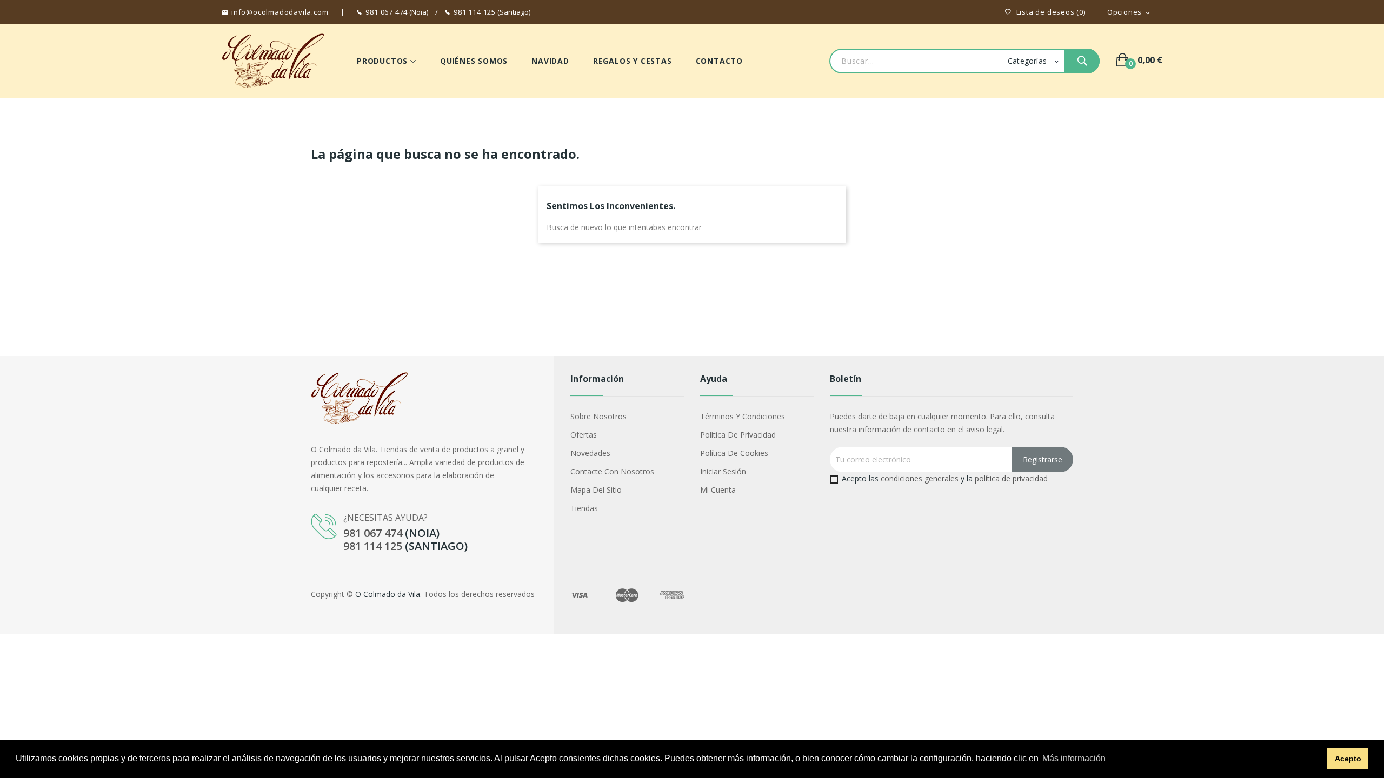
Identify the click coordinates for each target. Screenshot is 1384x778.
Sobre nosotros (598, 416)
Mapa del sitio (596, 490)
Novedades (590, 453)
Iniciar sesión (723, 471)
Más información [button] (1074, 758)
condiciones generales (920, 478)
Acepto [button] (1348, 758)
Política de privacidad (738, 435)
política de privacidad (1011, 478)
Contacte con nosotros (612, 471)
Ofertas (583, 435)
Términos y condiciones (742, 416)
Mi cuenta (718, 490)
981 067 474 (386, 12)
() (1051, 12)
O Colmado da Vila (387, 594)
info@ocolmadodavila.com (279, 12)
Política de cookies (734, 453)
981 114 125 (475, 12)
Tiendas (584, 508)
